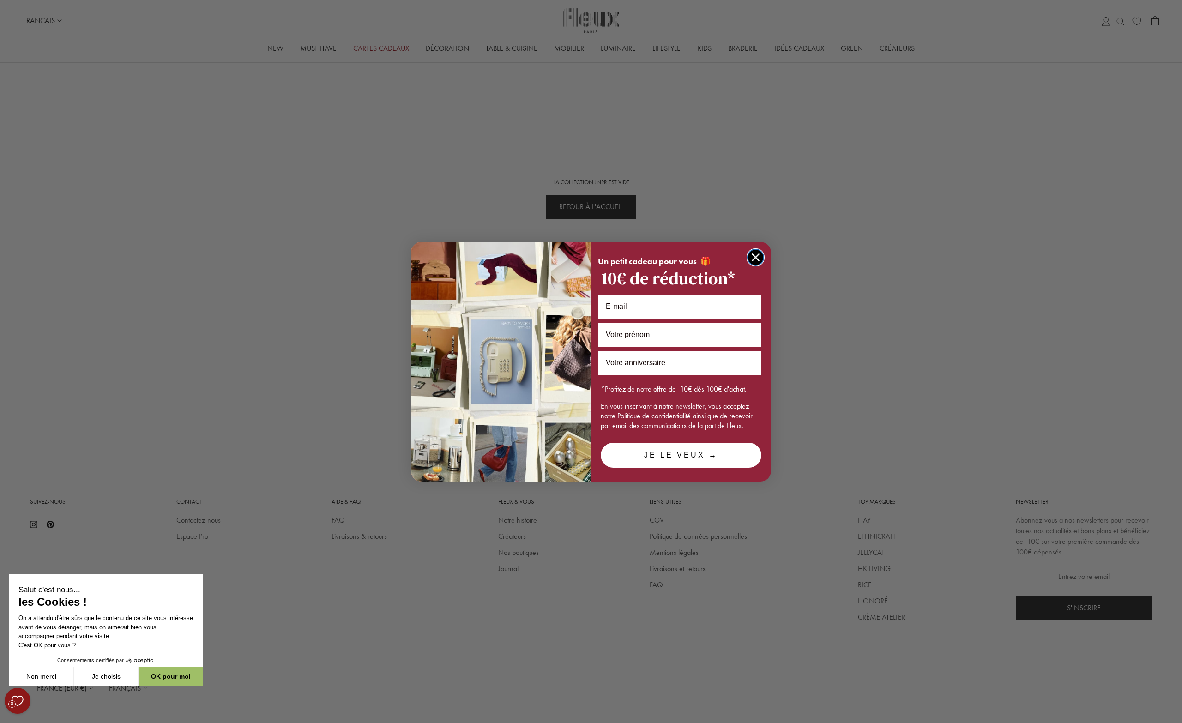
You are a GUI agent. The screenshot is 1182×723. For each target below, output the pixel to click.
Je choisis (106, 676)
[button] (8, 717)
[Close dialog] (756, 257)
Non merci (41, 676)
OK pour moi (171, 676)
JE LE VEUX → (681, 455)
